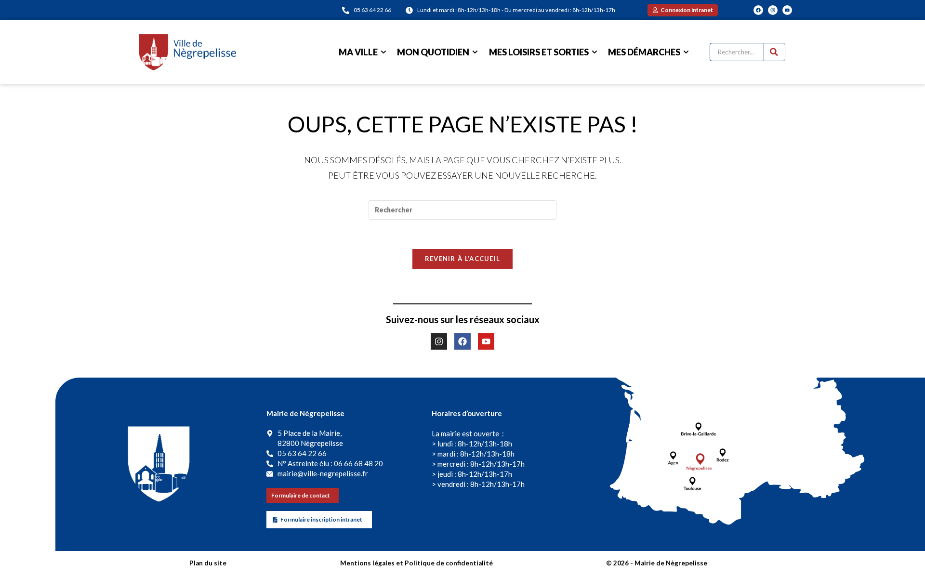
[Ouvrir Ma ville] (383, 52)
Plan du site (207, 563)
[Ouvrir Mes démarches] (686, 52)
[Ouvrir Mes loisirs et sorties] (594, 52)
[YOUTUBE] (787, 10)
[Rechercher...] (774, 52)
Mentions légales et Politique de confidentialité (416, 563)
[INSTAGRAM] (773, 10)
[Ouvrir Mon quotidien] (475, 52)
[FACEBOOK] (758, 10)
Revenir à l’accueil (463, 258)
